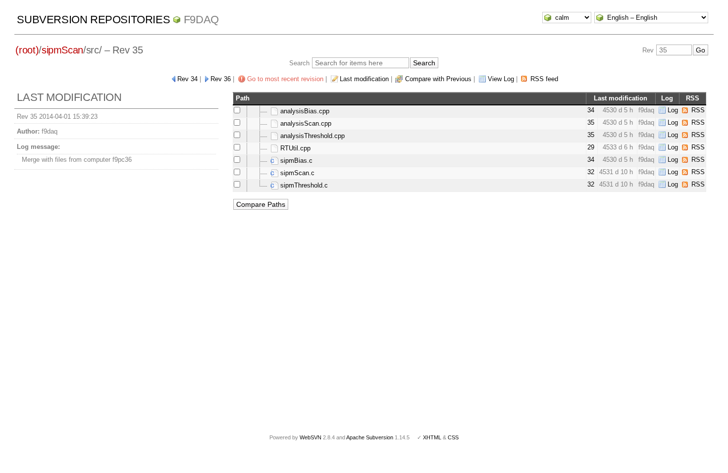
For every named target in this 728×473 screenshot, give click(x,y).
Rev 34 (187, 79)
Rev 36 (220, 79)
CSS (453, 437)
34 (590, 110)
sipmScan (62, 50)
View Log (501, 79)
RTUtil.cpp (294, 148)
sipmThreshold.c (303, 185)
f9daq (201, 19)
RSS (698, 110)
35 (590, 122)
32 (590, 172)
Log (673, 110)
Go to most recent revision (285, 79)
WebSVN (310, 437)
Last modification (364, 79)
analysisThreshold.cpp (311, 136)
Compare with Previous (438, 79)
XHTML (432, 437)
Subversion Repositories (93, 19)
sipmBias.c (295, 160)
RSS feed (544, 79)
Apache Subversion (369, 437)
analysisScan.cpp (304, 123)
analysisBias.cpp (303, 111)
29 (590, 147)
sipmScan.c (296, 173)
